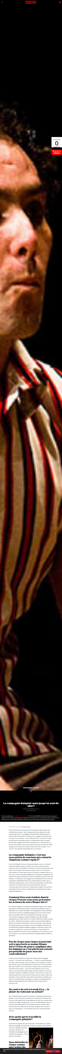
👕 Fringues (49, 1051)
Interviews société (31, 788)
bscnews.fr (25, 816)
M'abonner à (57, 151)
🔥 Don (58, 1051)
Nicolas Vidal (26, 826)
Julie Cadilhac (17, 816)
